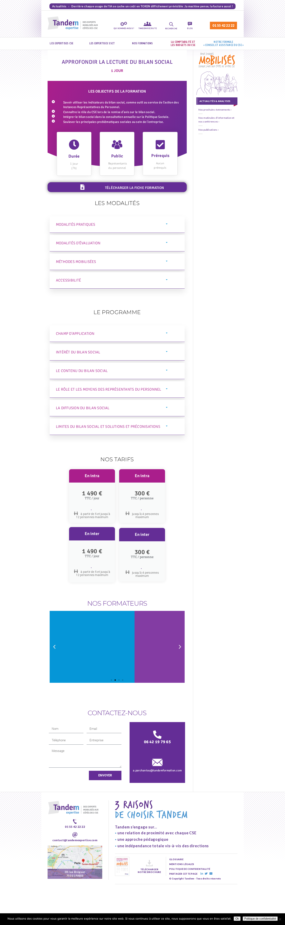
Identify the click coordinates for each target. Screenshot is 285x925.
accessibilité (68, 280)
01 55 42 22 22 (223, 25)
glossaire (176, 859)
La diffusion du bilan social (83, 408)
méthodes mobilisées (76, 261)
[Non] (280, 919)
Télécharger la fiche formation (134, 188)
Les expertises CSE (61, 43)
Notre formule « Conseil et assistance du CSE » (223, 43)
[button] (117, 224)
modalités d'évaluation (78, 243)
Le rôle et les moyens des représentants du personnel (108, 389)
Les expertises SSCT (102, 43)
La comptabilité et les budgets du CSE (183, 43)
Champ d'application (75, 333)
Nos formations (142, 43)
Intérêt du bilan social (78, 352)
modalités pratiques (75, 224)
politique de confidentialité (189, 869)
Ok (237, 918)
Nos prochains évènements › (215, 109)
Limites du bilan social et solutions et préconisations (108, 426)
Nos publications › (208, 129)
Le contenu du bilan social (82, 370)
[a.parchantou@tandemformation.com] (157, 762)
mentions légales (181, 864)
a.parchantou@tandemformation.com (157, 770)
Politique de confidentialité (260, 918)
